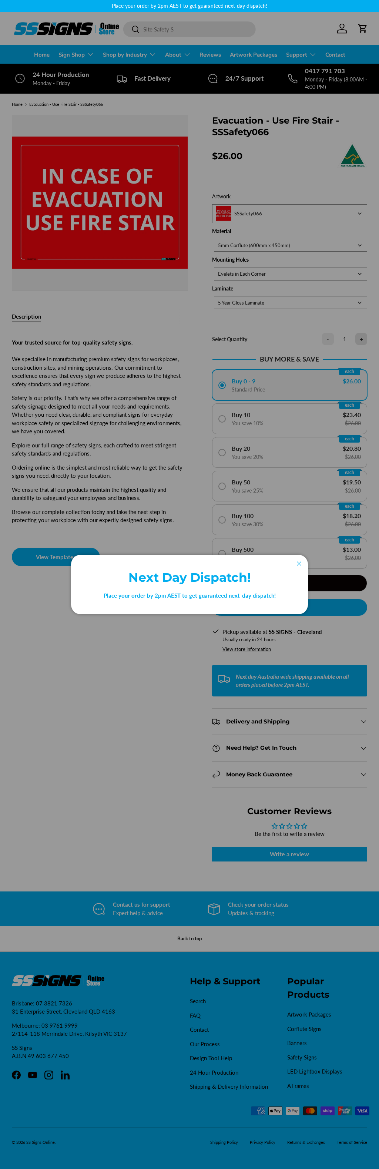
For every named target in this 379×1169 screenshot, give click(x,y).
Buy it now (289, 607)
